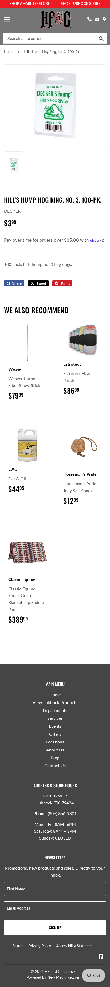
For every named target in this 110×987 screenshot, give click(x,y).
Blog (55, 757)
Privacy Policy (40, 946)
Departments (55, 710)
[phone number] (89, 19)
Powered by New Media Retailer (53, 977)
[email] (97, 19)
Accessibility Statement (75, 946)
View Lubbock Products (55, 702)
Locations (55, 741)
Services (55, 718)
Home (8, 52)
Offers (55, 734)
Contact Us (55, 765)
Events (55, 726)
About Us (55, 749)
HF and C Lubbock (60, 971)
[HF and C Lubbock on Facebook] (101, 956)
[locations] (104, 19)
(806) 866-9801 (62, 813)
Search (17, 946)
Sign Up (55, 927)
